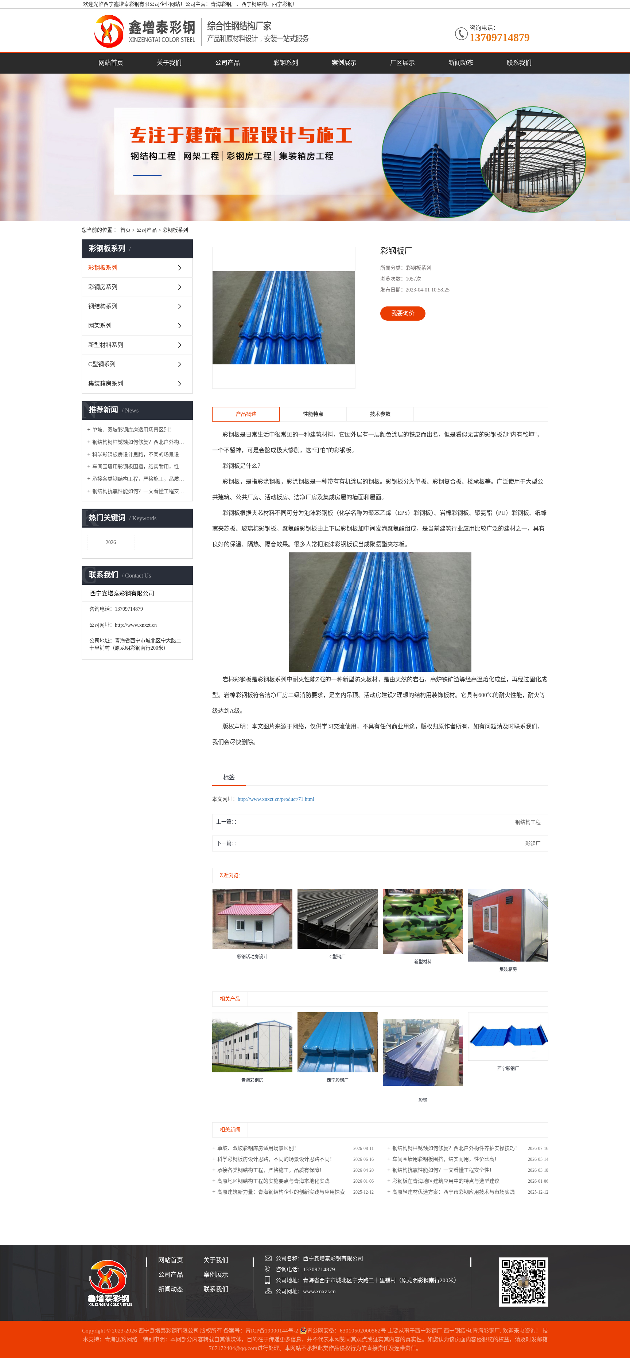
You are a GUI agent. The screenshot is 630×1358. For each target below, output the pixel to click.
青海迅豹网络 (121, 1339)
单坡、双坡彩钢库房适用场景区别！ (133, 430)
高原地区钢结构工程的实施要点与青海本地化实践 (273, 1181)
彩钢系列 (285, 62)
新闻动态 (460, 62)
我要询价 (403, 313)
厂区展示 (402, 62)
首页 (125, 230)
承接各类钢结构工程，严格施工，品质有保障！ (139, 479)
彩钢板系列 (175, 230)
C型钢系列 (102, 364)
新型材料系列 (105, 345)
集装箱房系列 (105, 383)
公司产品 (227, 62)
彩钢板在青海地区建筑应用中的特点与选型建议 (445, 1181)
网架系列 (100, 325)
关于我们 (169, 62)
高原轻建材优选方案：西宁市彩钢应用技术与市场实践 (453, 1192)
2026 (111, 542)
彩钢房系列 (102, 287)
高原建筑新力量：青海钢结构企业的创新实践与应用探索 (281, 1192)
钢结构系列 (102, 306)
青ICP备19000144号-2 (271, 1331)
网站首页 (110, 62)
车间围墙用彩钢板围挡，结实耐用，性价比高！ (139, 466)
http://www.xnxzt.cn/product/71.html (276, 799)
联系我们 (519, 62)
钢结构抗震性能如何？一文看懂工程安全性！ (139, 491)
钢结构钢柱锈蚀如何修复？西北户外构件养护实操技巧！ (139, 442)
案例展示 (344, 62)
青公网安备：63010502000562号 (346, 1331)
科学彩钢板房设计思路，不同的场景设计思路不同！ (139, 454)
